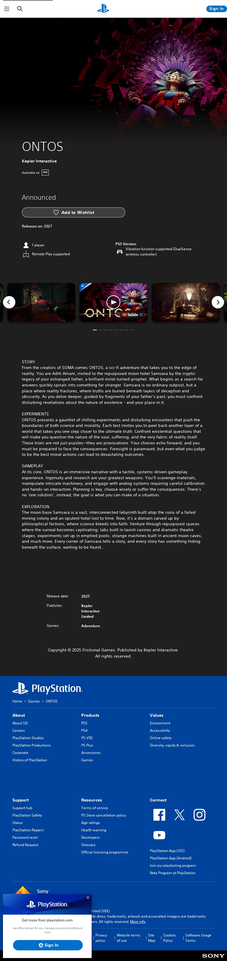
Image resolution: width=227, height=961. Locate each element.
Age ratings (90, 822)
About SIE (20, 723)
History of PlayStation (29, 759)
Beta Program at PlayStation (172, 872)
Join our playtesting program (173, 865)
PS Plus (87, 745)
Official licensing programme (104, 852)
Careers (18, 730)
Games (34, 701)
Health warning (93, 829)
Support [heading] (20, 800)
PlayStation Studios (28, 737)
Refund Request (25, 844)
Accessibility (160, 730)
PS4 (84, 730)
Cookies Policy (169, 938)
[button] (113, 302)
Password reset (25, 837)
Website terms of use (128, 938)
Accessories (91, 752)
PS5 (84, 723)
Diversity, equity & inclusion (172, 745)
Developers (90, 837)
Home (17, 701)
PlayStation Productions (31, 745)
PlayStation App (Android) (171, 858)
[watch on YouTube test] (132, 314)
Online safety (160, 737)
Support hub (22, 807)
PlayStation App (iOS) (167, 850)
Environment (160, 723)
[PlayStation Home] (103, 9)
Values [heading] (156, 715)
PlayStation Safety (27, 815)
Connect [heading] (158, 800)
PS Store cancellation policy (103, 815)
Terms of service (94, 807)
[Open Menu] (6, 9)
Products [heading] (90, 715)
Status (17, 822)
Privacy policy (101, 938)
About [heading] (18, 715)
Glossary (88, 844)
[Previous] (9, 302)
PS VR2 (87, 737)
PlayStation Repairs (28, 829)
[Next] (218, 302)
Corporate (20, 752)
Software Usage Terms (198, 938)
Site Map (151, 938)
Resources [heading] (91, 800)
